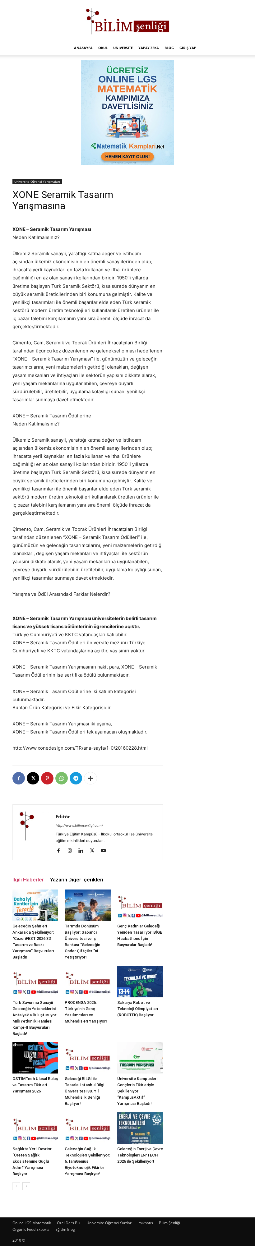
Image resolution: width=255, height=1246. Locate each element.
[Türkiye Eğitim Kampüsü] (127, 20)
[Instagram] (72, 851)
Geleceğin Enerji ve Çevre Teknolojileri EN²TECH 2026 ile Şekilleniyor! (140, 1155)
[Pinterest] (47, 778)
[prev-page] (16, 1186)
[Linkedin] (83, 851)
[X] (33, 778)
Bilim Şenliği (169, 1222)
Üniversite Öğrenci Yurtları (109, 1222)
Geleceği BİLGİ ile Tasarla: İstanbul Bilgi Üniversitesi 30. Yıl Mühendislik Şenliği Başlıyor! (84, 1091)
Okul (103, 47)
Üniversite (123, 47)
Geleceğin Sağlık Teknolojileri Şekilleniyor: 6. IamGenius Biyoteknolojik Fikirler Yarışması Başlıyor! (87, 1161)
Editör (63, 816)
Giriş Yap (187, 47)
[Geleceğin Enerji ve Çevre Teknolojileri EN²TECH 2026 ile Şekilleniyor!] (140, 1127)
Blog (169, 47)
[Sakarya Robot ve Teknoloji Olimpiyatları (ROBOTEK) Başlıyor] (140, 981)
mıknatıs (145, 1222)
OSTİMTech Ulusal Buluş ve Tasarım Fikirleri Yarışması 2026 (35, 1084)
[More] (90, 778)
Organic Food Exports (30, 1229)
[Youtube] (105, 851)
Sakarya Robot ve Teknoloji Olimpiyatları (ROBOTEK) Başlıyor (137, 1008)
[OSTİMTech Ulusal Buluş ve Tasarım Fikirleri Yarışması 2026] (35, 1058)
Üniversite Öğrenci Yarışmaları (37, 181)
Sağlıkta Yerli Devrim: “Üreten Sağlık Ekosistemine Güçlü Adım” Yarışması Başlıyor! (32, 1161)
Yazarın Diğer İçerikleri (76, 879)
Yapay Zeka (148, 47)
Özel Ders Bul (69, 1222)
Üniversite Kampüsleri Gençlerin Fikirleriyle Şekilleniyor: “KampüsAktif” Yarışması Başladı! (137, 1091)
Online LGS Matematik (31, 1222)
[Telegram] (76, 778)
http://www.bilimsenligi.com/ (79, 825)
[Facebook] (18, 778)
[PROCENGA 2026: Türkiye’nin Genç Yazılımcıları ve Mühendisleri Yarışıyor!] (87, 981)
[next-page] (26, 1186)
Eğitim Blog (65, 1229)
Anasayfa (83, 47)
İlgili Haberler (28, 879)
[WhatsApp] (61, 778)
